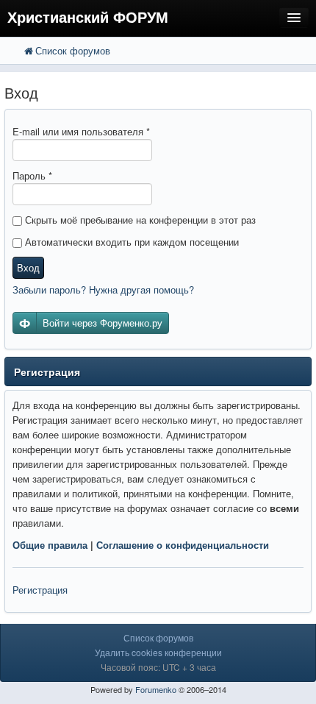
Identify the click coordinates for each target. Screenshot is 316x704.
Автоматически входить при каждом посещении (130, 242)
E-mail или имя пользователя (81, 131)
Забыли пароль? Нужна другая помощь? (103, 289)
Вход (28, 267)
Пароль (32, 175)
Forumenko (155, 689)
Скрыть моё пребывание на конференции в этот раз (139, 220)
